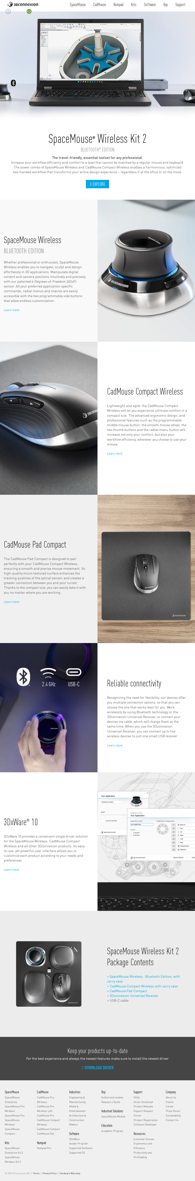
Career (170, 1106)
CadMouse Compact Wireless (48, 1122)
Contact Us (172, 1120)
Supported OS (77, 1152)
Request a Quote (110, 1102)
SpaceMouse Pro (15, 1115)
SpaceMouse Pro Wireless (15, 1108)
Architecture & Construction (77, 1118)
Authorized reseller (112, 1097)
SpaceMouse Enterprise (12, 1100)
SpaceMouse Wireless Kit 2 (13, 1159)
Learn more (11, 310)
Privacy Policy (50, 1173)
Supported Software (81, 1148)
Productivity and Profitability (142, 1155)
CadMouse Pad (45, 1133)
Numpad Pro (44, 1148)
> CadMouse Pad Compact (127, 991)
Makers (73, 1124)
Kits (133, 4)
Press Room (173, 1110)
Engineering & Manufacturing (77, 1100)
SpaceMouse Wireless (12, 1122)
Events (169, 1102)
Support (180, 4)
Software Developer (145, 1124)
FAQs (136, 1097)
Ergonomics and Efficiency (142, 1146)
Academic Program (112, 1130)
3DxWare (74, 1139)
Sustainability (173, 1115)
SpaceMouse (78, 4)
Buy (165, 4)
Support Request (143, 1110)
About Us (171, 1097)
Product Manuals (143, 1106)
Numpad (118, 4)
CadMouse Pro (45, 1115)
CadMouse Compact (48, 1129)
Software (150, 4)
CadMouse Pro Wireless (45, 1100)
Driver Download (143, 1102)
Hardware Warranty (70, 1173)
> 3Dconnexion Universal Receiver (132, 995)
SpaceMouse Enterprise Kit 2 (14, 1150)
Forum (137, 1115)
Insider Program (78, 1143)
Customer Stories (143, 1139)
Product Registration (145, 1120)
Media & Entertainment (77, 1108)
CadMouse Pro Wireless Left (45, 1108)
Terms (36, 1173)
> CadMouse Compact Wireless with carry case (142, 986)
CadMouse (99, 4)
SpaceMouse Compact (12, 1131)
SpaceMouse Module (113, 1116)
